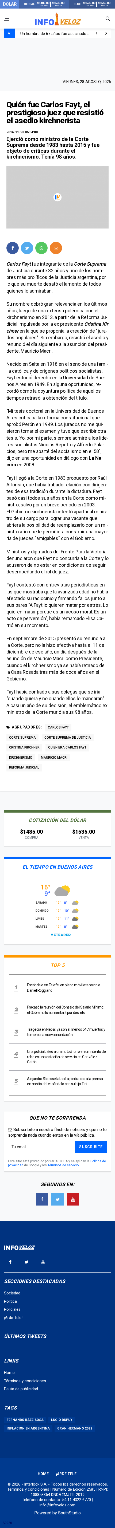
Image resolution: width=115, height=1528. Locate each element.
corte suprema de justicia (67, 737)
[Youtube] (73, 1199)
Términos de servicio (63, 1165)
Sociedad (12, 1293)
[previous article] (106, 33)
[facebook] (12, 248)
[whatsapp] (41, 248)
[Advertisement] (57, 58)
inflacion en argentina (28, 1428)
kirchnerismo (20, 757)
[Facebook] (42, 1199)
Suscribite (91, 1147)
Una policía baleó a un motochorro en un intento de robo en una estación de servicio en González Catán (66, 1056)
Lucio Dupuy (61, 1420)
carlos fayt (58, 727)
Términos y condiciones (25, 1381)
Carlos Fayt (18, 264)
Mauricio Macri (54, 757)
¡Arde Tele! (13, 1317)
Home (9, 1372)
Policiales (12, 1309)
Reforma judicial (24, 767)
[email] (56, 248)
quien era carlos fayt (67, 747)
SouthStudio (69, 1512)
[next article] (96, 33)
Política (10, 1301)
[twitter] (27, 248)
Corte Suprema (90, 264)
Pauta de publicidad (21, 1389)
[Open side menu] (6, 18)
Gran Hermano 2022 (74, 1428)
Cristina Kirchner (24, 747)
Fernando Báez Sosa (25, 1420)
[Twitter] (57, 1199)
